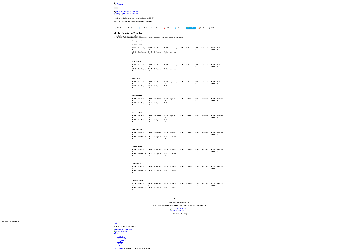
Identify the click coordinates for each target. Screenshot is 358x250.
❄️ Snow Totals (143, 28)
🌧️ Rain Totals (119, 28)
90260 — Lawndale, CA (138, 48)
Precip (120, 4)
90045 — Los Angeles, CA (139, 52)
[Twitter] (115, 233)
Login (136, 11)
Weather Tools (121, 238)
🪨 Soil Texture (213, 28)
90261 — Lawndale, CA (170, 52)
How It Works (121, 240)
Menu (115, 8)
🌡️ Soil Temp (167, 28)
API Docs (132, 11)
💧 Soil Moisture (179, 28)
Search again (120, 15)
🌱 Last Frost (191, 28)
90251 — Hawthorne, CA (154, 48)
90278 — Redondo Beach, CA (217, 48)
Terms (115, 248)
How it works (125, 11)
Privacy (121, 248)
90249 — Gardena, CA (187, 48)
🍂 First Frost (202, 28)
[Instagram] (117, 233)
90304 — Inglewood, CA (202, 48)
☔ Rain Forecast (130, 28)
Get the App (121, 237)
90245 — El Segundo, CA (154, 52)
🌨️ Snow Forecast (155, 28)
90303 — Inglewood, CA (170, 48)
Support (119, 243)
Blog (118, 245)
